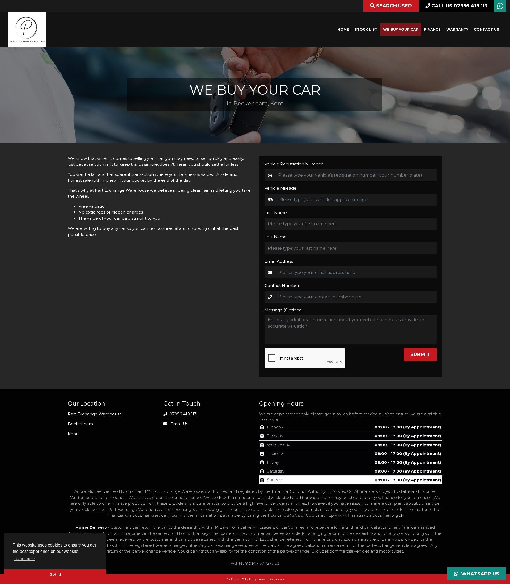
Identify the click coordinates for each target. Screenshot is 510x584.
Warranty (457, 29)
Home (343, 29)
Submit (420, 354)
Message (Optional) (284, 309)
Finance (432, 29)
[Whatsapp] (500, 7)
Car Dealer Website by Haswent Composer (255, 579)
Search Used (393, 6)
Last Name (276, 236)
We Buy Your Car (401, 29)
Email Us (178, 423)
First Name (276, 212)
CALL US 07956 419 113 (458, 6)
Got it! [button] (55, 574)
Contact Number (282, 285)
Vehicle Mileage (280, 188)
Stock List (366, 29)
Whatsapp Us (478, 574)
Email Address (279, 261)
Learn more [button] (24, 558)
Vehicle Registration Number (294, 163)
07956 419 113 (182, 413)
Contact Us (486, 29)
